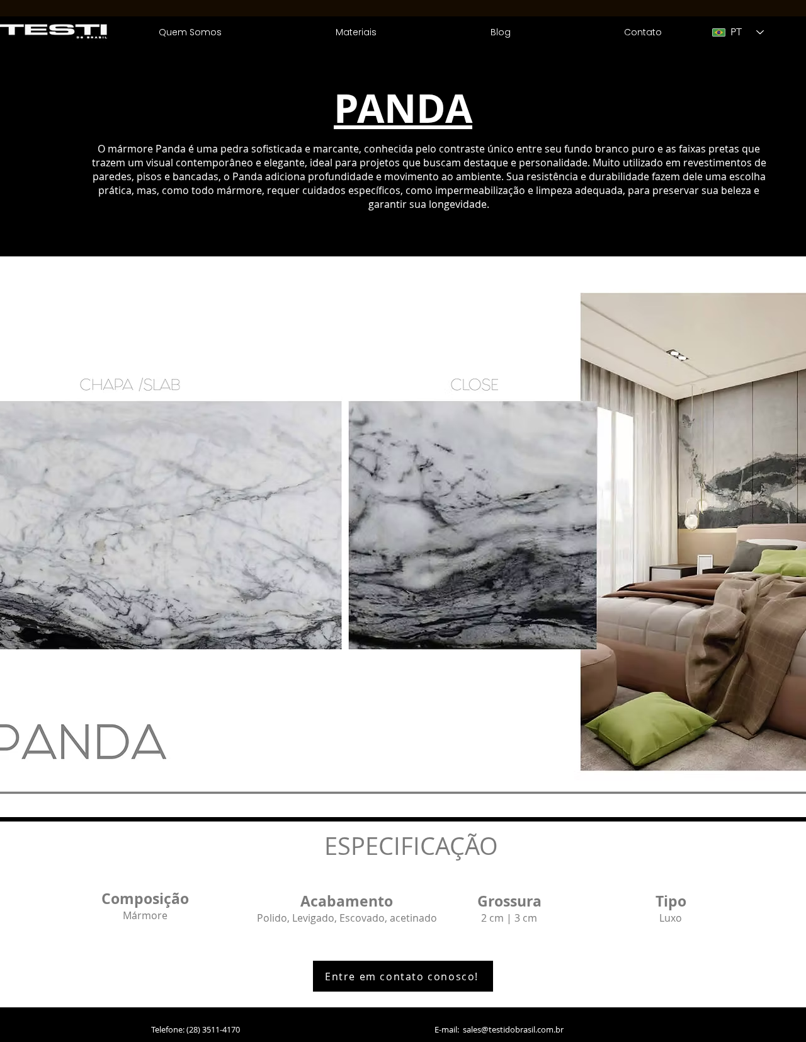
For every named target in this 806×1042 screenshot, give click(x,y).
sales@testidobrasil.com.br (513, 1029)
